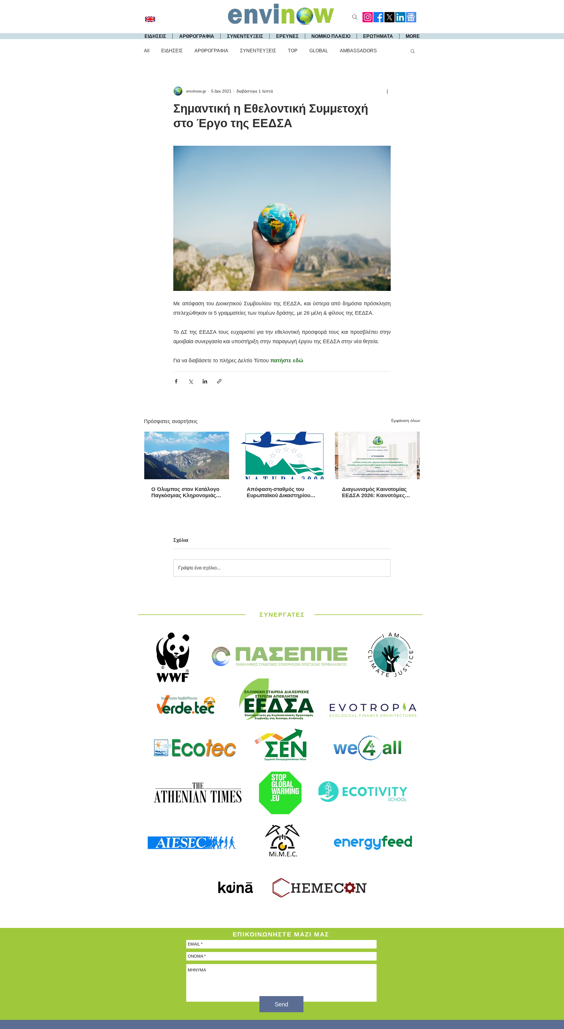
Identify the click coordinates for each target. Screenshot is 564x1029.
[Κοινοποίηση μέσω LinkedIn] (205, 381)
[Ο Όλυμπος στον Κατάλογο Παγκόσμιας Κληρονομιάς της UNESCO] (186, 455)
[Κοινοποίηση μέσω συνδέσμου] (219, 381)
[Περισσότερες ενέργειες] (387, 91)
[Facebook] (378, 17)
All (147, 50)
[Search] (355, 17)
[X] (389, 17)
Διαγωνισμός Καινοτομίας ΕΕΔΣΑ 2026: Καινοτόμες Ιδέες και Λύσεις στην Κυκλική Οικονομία (374, 492)
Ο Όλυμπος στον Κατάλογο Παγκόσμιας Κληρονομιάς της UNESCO (185, 492)
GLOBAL (318, 50)
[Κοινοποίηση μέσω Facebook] (176, 381)
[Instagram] (367, 17)
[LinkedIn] (400, 17)
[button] (412, 50)
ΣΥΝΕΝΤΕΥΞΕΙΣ (258, 50)
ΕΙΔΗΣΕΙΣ (172, 50)
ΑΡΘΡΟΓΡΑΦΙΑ (211, 50)
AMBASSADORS (358, 50)
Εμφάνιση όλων (405, 420)
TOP (293, 50)
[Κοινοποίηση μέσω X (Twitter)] (190, 381)
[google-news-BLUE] (411, 17)
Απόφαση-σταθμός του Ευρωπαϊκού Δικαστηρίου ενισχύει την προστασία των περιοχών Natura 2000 (282, 492)
